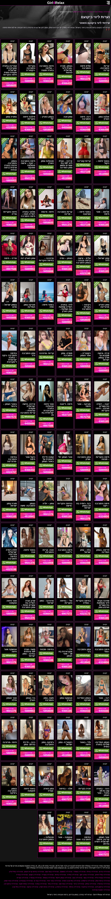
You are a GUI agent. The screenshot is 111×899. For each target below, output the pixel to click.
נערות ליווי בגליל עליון (16, 871)
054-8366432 (64, 83)
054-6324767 (9, 472)
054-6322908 (46, 562)
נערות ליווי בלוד (53, 884)
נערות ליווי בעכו (77, 878)
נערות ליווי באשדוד (79, 871)
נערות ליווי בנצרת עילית (102, 878)
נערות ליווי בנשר (88, 878)
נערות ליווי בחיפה (60, 875)
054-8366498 (101, 129)
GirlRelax (55, 3)
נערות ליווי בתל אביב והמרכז (71, 881)
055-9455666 (64, 127)
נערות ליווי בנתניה (41, 884)
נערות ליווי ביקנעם (35, 875)
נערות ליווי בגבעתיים (26, 881)
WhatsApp (103, 74)
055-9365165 (46, 81)
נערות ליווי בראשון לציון (102, 887)
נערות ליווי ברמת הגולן (102, 881)
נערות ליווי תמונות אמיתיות (101, 890)
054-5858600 (9, 85)
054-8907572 (9, 416)
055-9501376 (83, 78)
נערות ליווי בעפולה (49, 878)
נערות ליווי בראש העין (11, 884)
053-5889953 (101, 81)
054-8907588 (9, 269)
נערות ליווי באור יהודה (54, 881)
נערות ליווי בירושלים (87, 881)
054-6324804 (9, 127)
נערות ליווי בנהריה (22, 875)
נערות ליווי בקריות (22, 878)
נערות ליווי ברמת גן (61, 887)
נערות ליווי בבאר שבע (52, 871)
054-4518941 (27, 516)
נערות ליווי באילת (92, 871)
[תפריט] (108, 2)
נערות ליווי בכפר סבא (65, 884)
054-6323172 (46, 317)
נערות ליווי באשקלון (66, 871)
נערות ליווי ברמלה (74, 887)
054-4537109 (83, 171)
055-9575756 (83, 416)
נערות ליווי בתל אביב (19, 887)
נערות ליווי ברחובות (87, 887)
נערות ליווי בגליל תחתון (102, 875)
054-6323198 (83, 273)
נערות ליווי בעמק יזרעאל (63, 878)
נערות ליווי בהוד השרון (11, 881)
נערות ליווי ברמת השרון (46, 887)
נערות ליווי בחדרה (72, 875)
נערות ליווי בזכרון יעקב (87, 875)
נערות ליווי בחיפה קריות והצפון (34, 871)
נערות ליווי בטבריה (48, 875)
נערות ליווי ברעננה (32, 887)
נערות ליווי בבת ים (40, 881)
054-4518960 (101, 173)
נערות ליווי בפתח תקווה (26, 884)
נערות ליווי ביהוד (78, 884)
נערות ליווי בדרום (104, 871)
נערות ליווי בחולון (90, 884)
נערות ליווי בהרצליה (103, 884)
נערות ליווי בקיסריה (35, 878)
